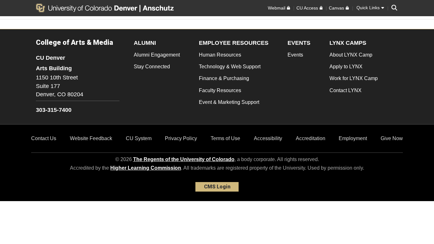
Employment (353, 138)
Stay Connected (152, 66)
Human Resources (220, 55)
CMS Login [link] (217, 187)
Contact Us (43, 138)
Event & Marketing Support (229, 102)
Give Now (392, 138)
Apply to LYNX (346, 66)
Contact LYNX (345, 90)
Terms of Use (225, 138)
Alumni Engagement (157, 55)
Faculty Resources (220, 90)
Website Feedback (91, 138)
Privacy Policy (181, 138)
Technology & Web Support (230, 66)
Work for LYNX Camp (353, 78)
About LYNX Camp (350, 55)
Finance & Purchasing (224, 78)
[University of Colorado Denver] (87, 7)
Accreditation (310, 138)
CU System (139, 138)
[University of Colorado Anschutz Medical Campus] (158, 7)
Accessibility (268, 138)
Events (295, 55)
